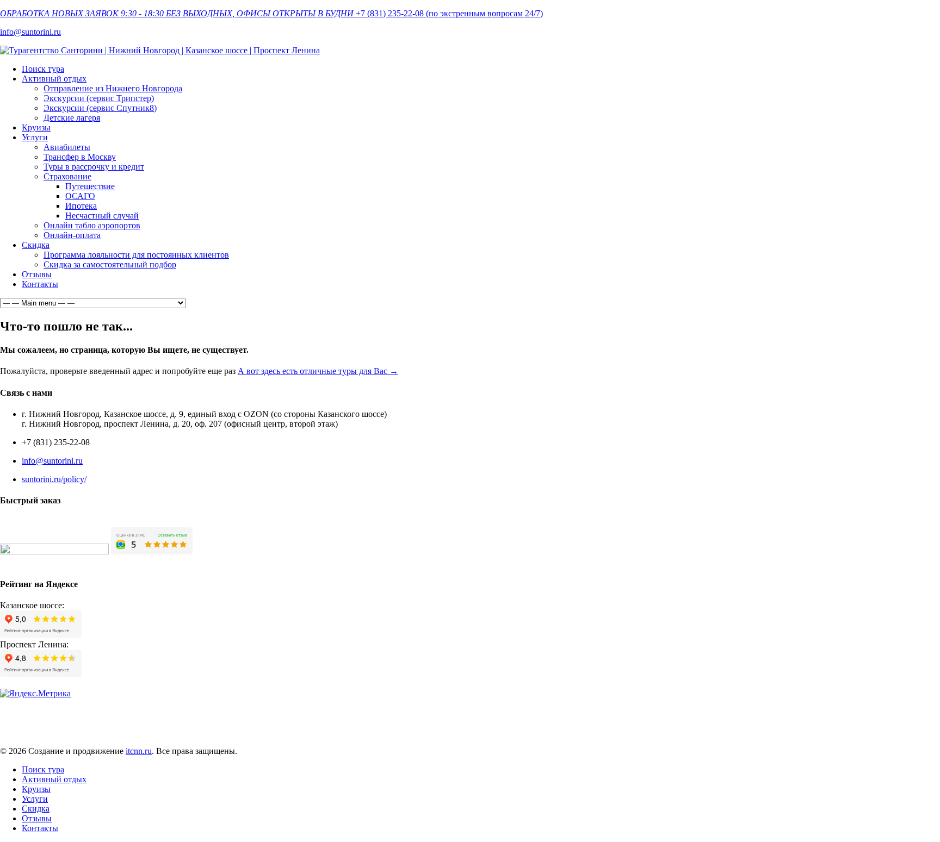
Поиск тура (43, 68)
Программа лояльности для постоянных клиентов (136, 254)
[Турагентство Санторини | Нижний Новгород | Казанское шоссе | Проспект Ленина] (160, 50)
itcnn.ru (139, 751)
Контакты (40, 284)
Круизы (36, 127)
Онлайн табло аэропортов (92, 225)
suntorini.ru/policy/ (54, 479)
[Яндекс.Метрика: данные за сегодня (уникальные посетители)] (35, 693)
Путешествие (90, 186)
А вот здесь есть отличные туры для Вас (318, 371)
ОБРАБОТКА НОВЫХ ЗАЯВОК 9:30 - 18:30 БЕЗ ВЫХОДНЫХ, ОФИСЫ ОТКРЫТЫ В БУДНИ (177, 13)
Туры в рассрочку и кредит (94, 166)
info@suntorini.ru (30, 31)
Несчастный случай (102, 215)
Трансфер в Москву (80, 156)
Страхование (67, 176)
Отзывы (37, 274)
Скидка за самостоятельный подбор (110, 264)
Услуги (35, 137)
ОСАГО (80, 196)
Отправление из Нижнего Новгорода (113, 88)
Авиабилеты (67, 147)
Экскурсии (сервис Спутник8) (100, 108)
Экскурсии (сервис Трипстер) (99, 98)
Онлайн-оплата (72, 235)
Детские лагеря (72, 117)
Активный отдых (54, 78)
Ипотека (81, 205)
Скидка (36, 245)
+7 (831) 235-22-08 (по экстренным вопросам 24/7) (449, 13)
